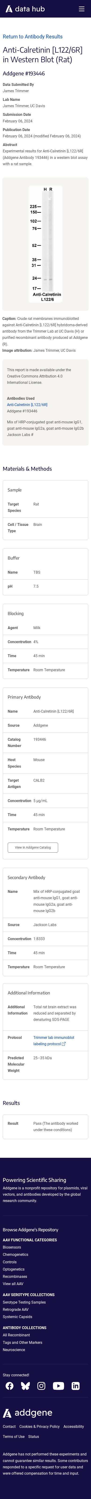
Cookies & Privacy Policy (39, 1426)
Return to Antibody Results (33, 37)
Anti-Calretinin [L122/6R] (27, 405)
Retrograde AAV (15, 1309)
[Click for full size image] (45, 244)
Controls (10, 1262)
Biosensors (12, 1247)
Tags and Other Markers (22, 1342)
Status (33, 1436)
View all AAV (13, 1284)
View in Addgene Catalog (33, 847)
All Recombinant (16, 1335)
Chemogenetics (15, 1254)
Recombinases (15, 1276)
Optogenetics (13, 1269)
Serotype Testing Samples (24, 1302)
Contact (9, 1426)
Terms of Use (13, 1436)
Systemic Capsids (17, 1317)
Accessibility (73, 1426)
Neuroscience (14, 1350)
